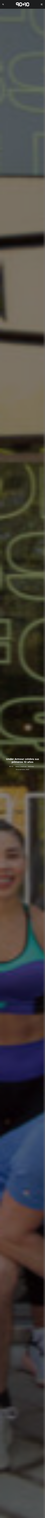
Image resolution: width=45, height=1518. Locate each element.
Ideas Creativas (21, 766)
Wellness (31, 766)
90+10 (11, 766)
